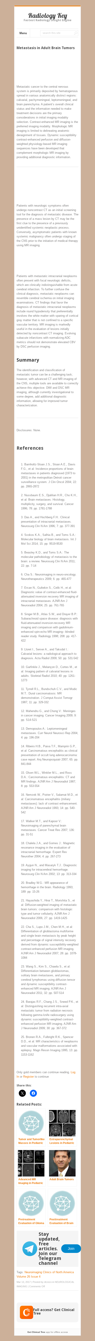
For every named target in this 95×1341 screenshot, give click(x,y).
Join (71, 1248)
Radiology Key (47, 15)
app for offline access (47, 1332)
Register (28, 1076)
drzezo (48, 1282)
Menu (23, 33)
